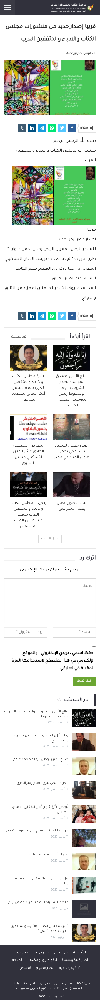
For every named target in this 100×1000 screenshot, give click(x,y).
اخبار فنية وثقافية (75, 960)
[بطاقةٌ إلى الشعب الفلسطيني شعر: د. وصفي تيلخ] (84, 742)
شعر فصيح (45, 968)
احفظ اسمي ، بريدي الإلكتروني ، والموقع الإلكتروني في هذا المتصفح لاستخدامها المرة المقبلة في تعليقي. (53, 661)
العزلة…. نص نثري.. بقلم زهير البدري (42, 783)
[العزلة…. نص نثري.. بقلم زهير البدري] (84, 790)
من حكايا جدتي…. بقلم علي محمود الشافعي (36, 831)
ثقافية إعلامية (70, 968)
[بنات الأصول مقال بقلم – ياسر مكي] (71, 484)
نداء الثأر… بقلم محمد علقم (48, 855)
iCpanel (41, 996)
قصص (25, 968)
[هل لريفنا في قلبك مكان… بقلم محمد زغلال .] (84, 885)
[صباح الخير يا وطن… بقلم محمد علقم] (84, 766)
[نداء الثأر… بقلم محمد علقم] (84, 861)
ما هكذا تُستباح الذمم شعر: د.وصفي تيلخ (38, 902)
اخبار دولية (41, 953)
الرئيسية (80, 953)
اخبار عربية (21, 953)
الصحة (17, 960)
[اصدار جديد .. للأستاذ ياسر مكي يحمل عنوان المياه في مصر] (71, 427)
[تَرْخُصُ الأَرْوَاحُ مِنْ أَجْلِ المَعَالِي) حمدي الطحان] (84, 814)
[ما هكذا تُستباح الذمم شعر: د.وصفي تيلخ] (84, 909)
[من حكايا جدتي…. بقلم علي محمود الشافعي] (84, 838)
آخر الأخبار (61, 953)
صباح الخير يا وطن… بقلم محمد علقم (40, 760)
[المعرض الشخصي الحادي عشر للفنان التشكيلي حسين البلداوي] (28, 427)
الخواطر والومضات (42, 960)
